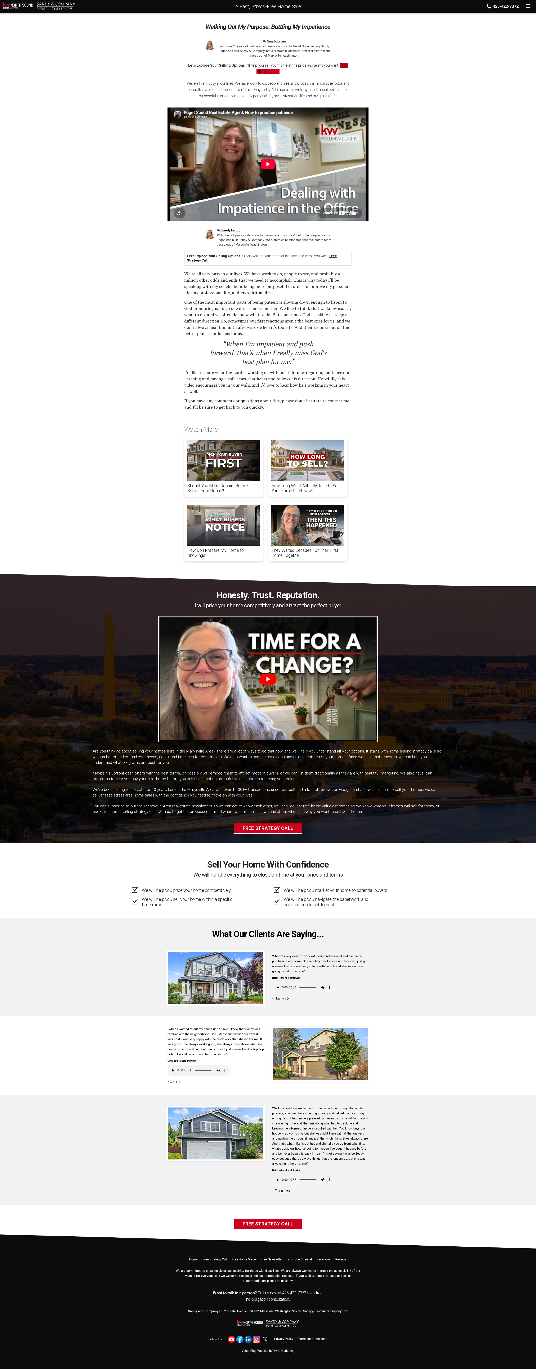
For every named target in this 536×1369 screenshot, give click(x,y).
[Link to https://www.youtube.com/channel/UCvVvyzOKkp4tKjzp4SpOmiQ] (231, 1339)
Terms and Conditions (312, 1339)
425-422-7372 (505, 6)
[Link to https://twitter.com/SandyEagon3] (265, 1339)
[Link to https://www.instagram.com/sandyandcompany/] (256, 1339)
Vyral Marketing (283, 1351)
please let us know (279, 1281)
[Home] (38, 6)
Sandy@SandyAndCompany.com (325, 1311)
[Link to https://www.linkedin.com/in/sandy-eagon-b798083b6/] (248, 1339)
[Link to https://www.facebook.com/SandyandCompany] (240, 1339)
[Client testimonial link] (215, 977)
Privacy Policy (283, 1339)
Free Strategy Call (268, 828)
